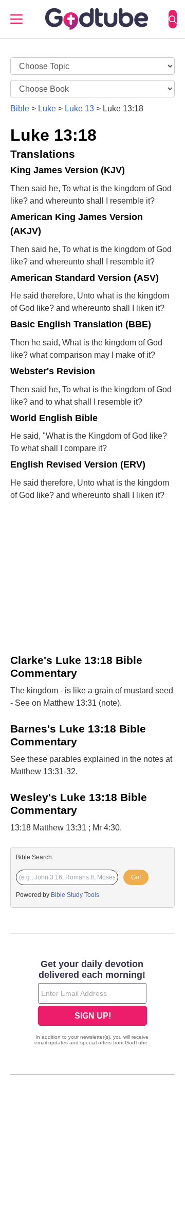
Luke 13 (79, 108)
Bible (19, 108)
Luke (47, 108)
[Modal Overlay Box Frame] (92, 1003)
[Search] (173, 19)
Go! (136, 877)
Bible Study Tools (75, 894)
